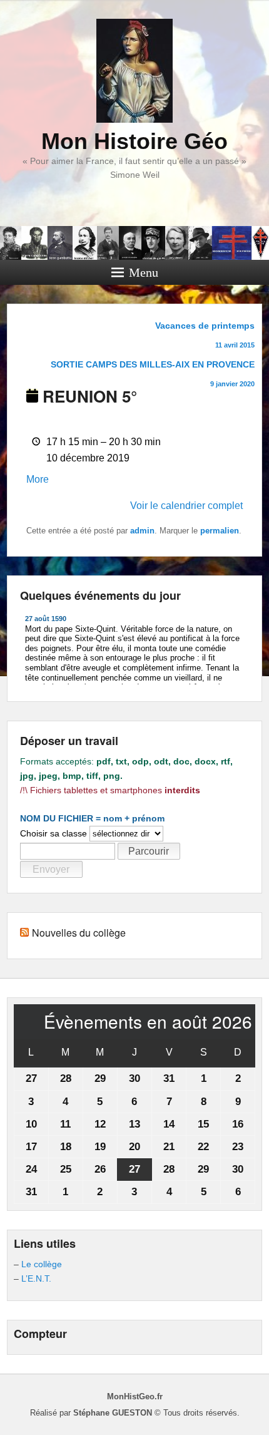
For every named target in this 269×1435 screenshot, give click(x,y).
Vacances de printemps (205, 335)
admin (142, 530)
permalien (219, 530)
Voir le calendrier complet (186, 505)
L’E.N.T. (36, 1278)
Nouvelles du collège (79, 932)
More (37, 479)
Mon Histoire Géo (134, 141)
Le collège (41, 1264)
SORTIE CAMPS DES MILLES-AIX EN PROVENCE (153, 373)
